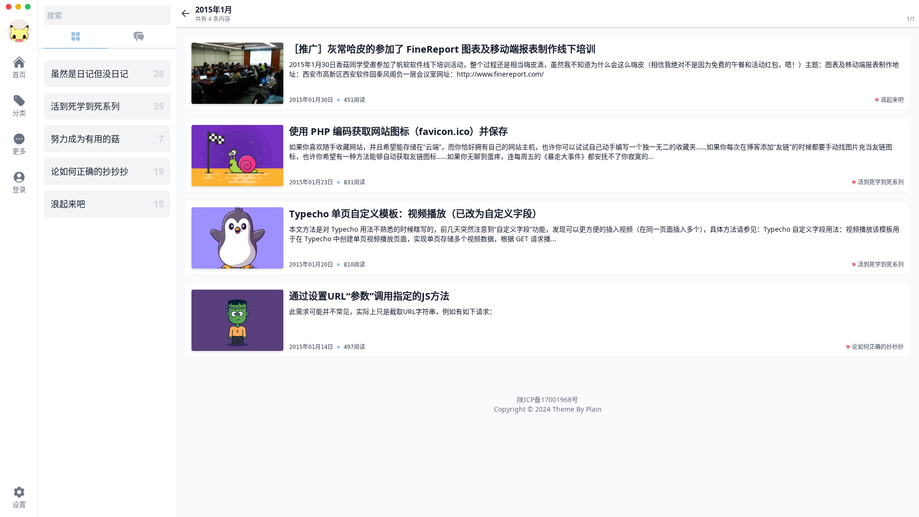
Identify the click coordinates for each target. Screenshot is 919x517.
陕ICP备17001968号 (547, 399)
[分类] (75, 40)
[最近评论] (138, 40)
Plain (594, 409)
